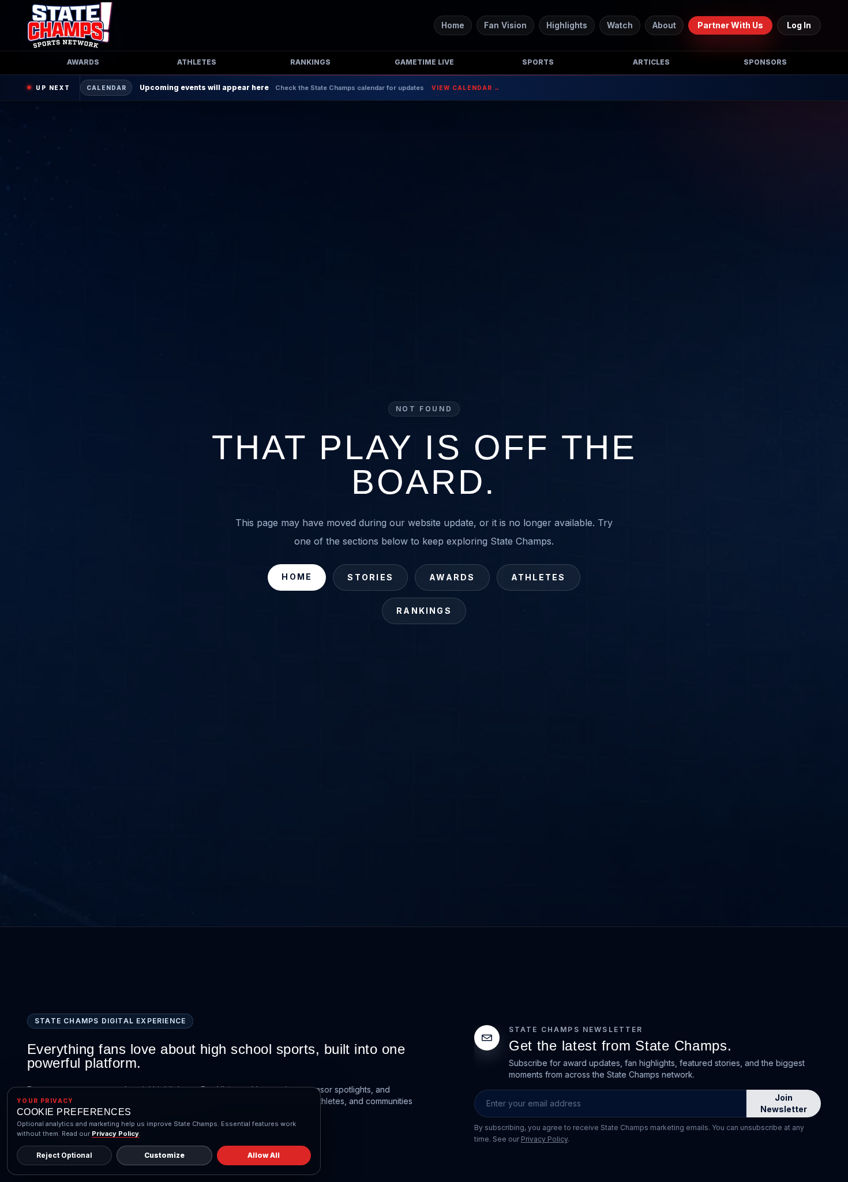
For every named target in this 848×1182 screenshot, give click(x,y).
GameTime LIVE (424, 62)
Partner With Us (730, 25)
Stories (370, 577)
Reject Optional (64, 1155)
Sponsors (765, 62)
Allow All (263, 1155)
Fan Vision (505, 25)
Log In (799, 25)
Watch (620, 25)
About (664, 25)
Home (452, 25)
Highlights (566, 25)
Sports (538, 62)
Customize (164, 1155)
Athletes (196, 62)
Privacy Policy (544, 1139)
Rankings (310, 62)
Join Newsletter (783, 1103)
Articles (651, 62)
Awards (83, 62)
